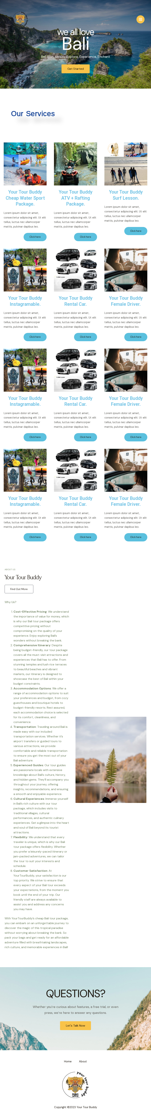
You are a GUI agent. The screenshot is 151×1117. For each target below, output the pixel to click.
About (83, 1061)
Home (68, 1061)
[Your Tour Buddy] (20, 19)
